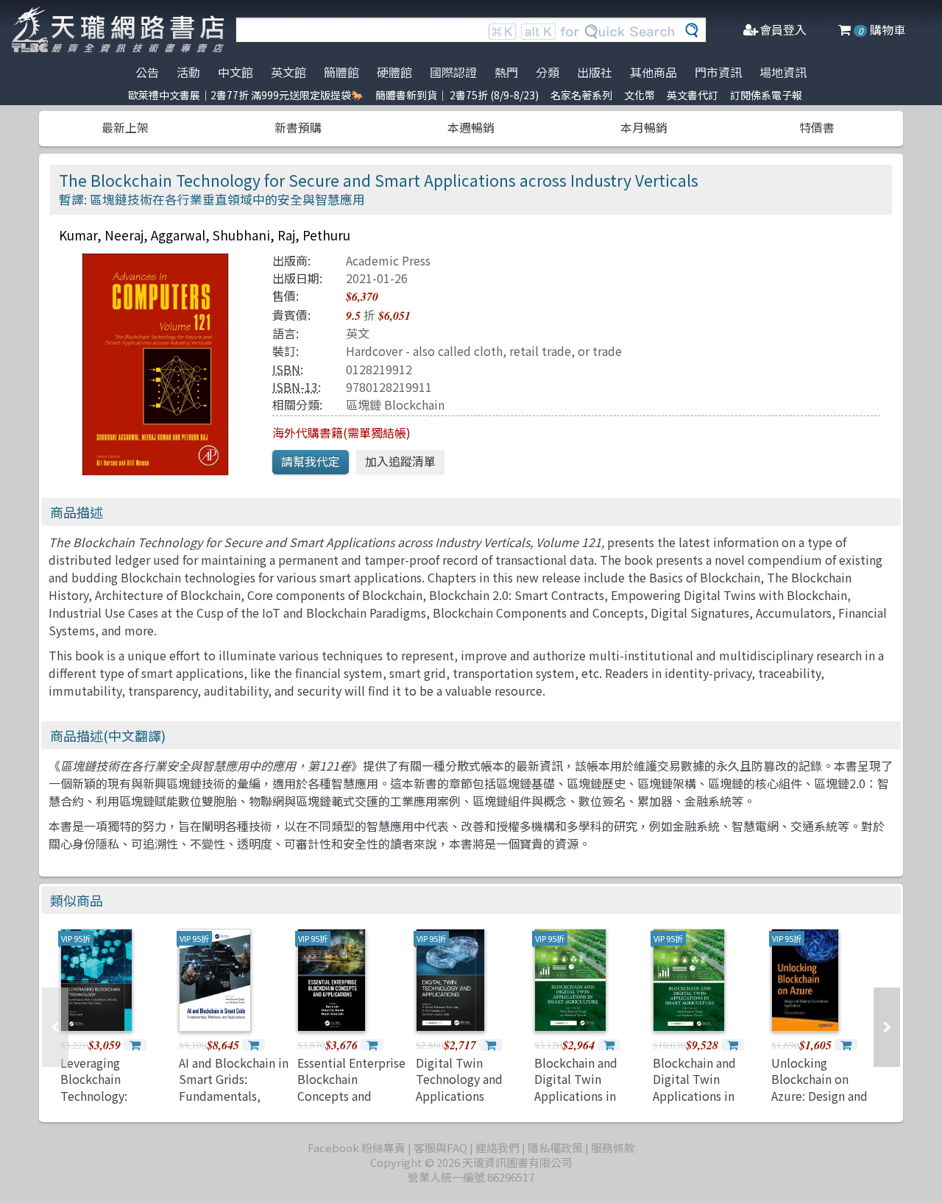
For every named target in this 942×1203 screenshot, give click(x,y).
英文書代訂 (692, 95)
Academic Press (388, 260)
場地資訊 (783, 72)
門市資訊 (718, 72)
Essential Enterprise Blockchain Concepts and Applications (351, 1087)
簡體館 (341, 72)
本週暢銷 (471, 127)
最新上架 (125, 127)
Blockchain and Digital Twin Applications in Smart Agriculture (583, 1087)
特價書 (817, 127)
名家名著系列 (581, 95)
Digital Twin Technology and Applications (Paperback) (459, 1087)
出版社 (594, 72)
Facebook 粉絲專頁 (357, 1147)
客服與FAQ (440, 1147)
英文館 (288, 72)
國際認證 (453, 72)
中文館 (235, 72)
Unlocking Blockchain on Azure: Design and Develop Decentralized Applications (819, 1104)
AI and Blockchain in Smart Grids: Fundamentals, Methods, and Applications (233, 1096)
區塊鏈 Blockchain (395, 404)
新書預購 (298, 127)
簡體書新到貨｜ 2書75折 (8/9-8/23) (457, 95)
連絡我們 (497, 1147)
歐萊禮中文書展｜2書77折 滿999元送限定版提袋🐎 (246, 95)
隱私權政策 (555, 1147)
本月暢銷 (643, 127)
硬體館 (394, 72)
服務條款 (613, 1147)
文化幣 (639, 95)
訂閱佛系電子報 (766, 95)
